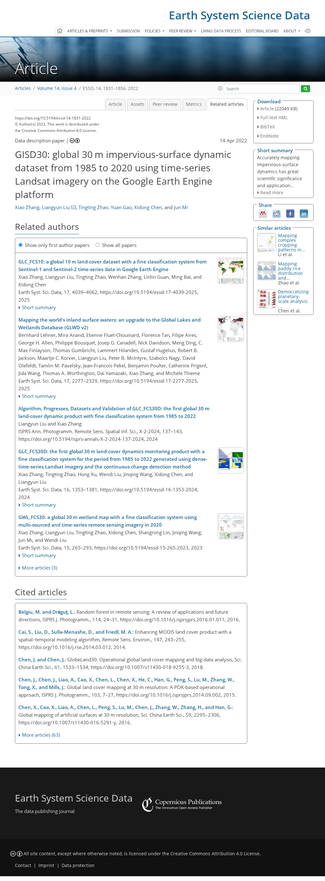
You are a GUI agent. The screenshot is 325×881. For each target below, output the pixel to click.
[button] (220, 88)
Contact (23, 865)
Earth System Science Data (239, 15)
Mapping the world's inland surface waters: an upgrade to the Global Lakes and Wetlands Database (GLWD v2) (109, 324)
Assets (137, 104)
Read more (271, 192)
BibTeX (267, 127)
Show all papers (119, 245)
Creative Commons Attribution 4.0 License (215, 854)
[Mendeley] (263, 213)
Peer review (165, 104)
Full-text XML (274, 117)
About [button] (290, 31)
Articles (23, 88)
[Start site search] (305, 88)
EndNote (269, 136)
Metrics (194, 104)
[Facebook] (290, 213)
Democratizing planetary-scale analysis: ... (293, 299)
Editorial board (262, 31)
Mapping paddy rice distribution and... (290, 271)
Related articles (227, 104)
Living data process (221, 31)
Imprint (46, 865)
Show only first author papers (57, 245)
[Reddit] (276, 213)
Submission (128, 31)
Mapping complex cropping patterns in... (291, 242)
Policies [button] (153, 31)
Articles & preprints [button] (88, 31)
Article (115, 104)
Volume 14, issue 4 (56, 88)
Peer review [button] (181, 31)
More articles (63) (41, 735)
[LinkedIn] (304, 213)
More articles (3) (39, 567)
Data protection (78, 865)
